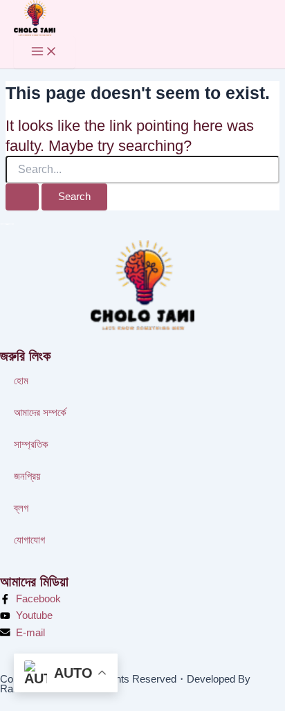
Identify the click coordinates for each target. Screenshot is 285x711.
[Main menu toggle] (44, 52)
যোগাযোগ (29, 540)
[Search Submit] (22, 196)
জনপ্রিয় (27, 476)
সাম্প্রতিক (31, 444)
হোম (21, 380)
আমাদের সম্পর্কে (40, 412)
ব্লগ (21, 508)
